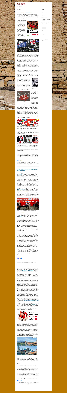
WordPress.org (43, 34)
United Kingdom (30, 262)
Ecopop (26, 329)
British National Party (31, 162)
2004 (17, 33)
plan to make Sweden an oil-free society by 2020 (27, 270)
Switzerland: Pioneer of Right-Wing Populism (24, 12)
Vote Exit (33, 262)
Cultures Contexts (21, 3)
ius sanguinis (25, 163)
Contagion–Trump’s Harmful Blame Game (46, 19)
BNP (28, 162)
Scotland (22, 262)
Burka (34, 162)
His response (20, 216)
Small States (23, 162)
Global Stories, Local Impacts (45, 39)
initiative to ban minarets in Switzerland (22, 283)
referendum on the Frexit (19, 190)
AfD (27, 162)
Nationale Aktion (28, 163)
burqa (35, 162)
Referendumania (20, 174)
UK (26, 262)
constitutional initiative (36, 382)
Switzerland (25, 262)
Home (17, 6)
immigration (22, 163)
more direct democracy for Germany (21, 189)
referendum (20, 262)
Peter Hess (20, 6)
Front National (19, 163)
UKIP (27, 262)
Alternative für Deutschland (30, 382)
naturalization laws (23, 26)
